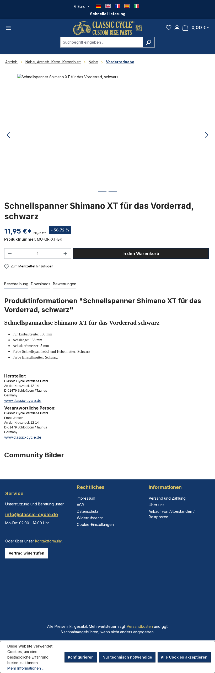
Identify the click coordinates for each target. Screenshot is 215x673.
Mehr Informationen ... (25, 668)
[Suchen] (148, 42)
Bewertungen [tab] (64, 284)
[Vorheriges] (8, 135)
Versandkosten (140, 626)
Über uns (156, 505)
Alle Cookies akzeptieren (184, 657)
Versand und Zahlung (167, 498)
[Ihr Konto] (177, 27)
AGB (80, 505)
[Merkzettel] (168, 27)
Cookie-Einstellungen (95, 524)
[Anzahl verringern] (9, 253)
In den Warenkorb (140, 253)
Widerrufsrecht (90, 518)
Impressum (86, 498)
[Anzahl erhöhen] (65, 253)
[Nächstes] (207, 135)
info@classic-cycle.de (31, 514)
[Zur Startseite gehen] (107, 28)
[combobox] (101, 42)
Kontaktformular (48, 541)
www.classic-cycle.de (22, 400)
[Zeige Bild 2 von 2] (113, 195)
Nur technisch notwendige (127, 657)
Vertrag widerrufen (26, 553)
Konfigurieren (81, 657)
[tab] (16, 284)
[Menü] (8, 28)
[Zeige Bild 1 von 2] (102, 195)
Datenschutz (87, 511)
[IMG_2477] (107, 130)
